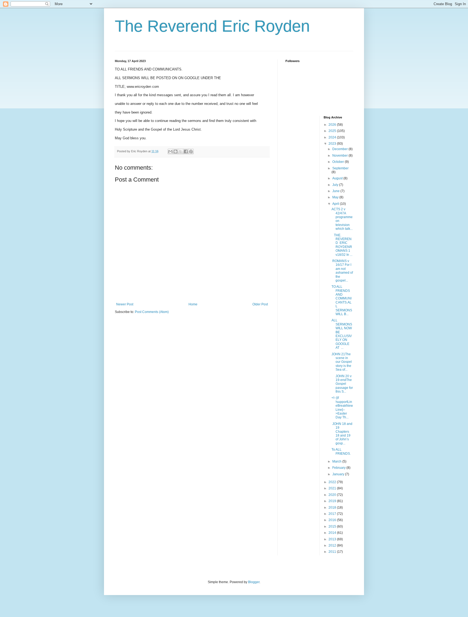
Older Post (260, 304)
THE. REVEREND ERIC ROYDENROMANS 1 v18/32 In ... (342, 245)
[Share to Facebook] (185, 151)
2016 (333, 520)
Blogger (253, 582)
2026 (333, 125)
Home (192, 304)
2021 (333, 488)
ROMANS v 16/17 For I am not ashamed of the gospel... (342, 270)
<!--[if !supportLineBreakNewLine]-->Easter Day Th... (342, 407)
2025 (333, 131)
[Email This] (170, 151)
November (340, 155)
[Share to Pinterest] (191, 151)
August (337, 178)
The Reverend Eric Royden (212, 26)
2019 (333, 501)
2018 (333, 507)
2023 (333, 144)
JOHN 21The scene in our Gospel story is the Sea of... (342, 362)
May (335, 197)
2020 (333, 495)
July (335, 185)
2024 (333, 137)
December (340, 149)
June (336, 191)
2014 (333, 533)
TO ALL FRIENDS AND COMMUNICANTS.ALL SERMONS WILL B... (342, 300)
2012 (333, 545)
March (337, 461)
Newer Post (124, 304)
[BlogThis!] (175, 151)
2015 (333, 526)
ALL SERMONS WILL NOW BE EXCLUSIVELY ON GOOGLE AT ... (342, 334)
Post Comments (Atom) (152, 312)
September (340, 168)
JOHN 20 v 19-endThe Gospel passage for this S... (342, 384)
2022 (333, 482)
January (338, 474)
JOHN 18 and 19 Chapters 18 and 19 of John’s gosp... (342, 433)
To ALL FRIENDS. (341, 451)
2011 (333, 552)
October (338, 162)
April (336, 204)
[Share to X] (180, 151)
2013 (333, 539)
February (339, 468)
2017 (333, 514)
